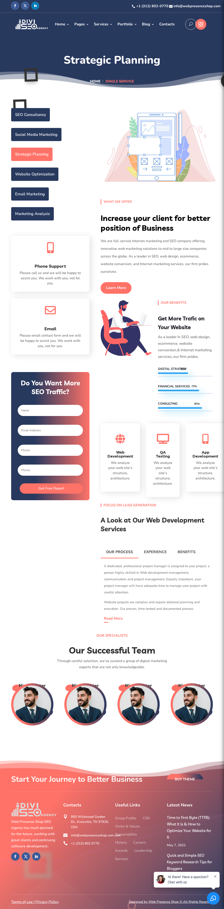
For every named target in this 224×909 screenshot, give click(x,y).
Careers (139, 842)
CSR (146, 818)
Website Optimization (34, 174)
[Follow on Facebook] (15, 6)
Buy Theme (185, 779)
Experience (155, 551)
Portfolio (125, 24)
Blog (146, 24)
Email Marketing (30, 194)
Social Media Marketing (36, 134)
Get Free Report (51, 488)
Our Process (119, 551)
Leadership (143, 850)
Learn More (116, 287)
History (121, 842)
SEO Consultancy (30, 114)
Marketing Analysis (32, 213)
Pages (79, 24)
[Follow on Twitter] (25, 6)
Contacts (167, 24)
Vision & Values (127, 826)
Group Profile (125, 818)
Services (101, 24)
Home (60, 24)
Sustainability (126, 834)
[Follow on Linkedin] (35, 6)
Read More (113, 618)
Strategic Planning (32, 154)
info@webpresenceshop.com (196, 6)
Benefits (187, 551)
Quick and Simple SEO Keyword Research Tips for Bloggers (189, 862)
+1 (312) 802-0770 (152, 6)
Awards (121, 850)
